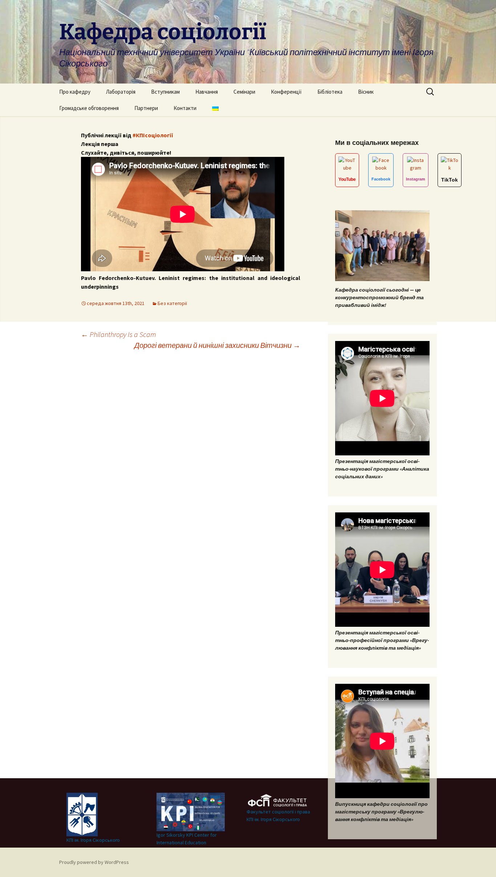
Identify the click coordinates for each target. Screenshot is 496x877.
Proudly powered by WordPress (94, 862)
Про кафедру (74, 91)
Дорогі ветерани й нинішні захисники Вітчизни (217, 345)
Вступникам (165, 91)
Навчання (206, 91)
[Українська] (215, 108)
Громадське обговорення (89, 108)
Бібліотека (329, 91)
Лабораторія (120, 91)
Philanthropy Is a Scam (118, 334)
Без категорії (172, 303)
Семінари (244, 91)
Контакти (185, 108)
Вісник (366, 91)
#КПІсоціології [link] (153, 135)
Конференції (286, 91)
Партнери (146, 108)
